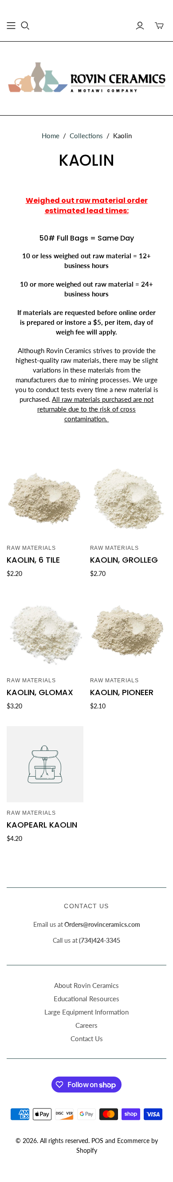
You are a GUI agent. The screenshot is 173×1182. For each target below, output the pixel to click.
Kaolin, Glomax (40, 692)
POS (97, 1140)
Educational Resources (86, 999)
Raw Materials (31, 548)
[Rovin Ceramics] (86, 77)
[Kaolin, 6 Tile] (45, 499)
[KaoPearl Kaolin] (45, 764)
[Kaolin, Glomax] (45, 632)
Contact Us (87, 1038)
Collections (86, 136)
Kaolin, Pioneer (121, 692)
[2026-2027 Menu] (11, 25)
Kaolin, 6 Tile (33, 559)
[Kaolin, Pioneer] (128, 632)
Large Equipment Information (86, 1012)
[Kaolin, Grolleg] (128, 499)
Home (50, 136)
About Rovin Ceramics (86, 985)
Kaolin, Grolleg (124, 559)
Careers (86, 1025)
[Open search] (25, 25)
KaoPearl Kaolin (42, 824)
